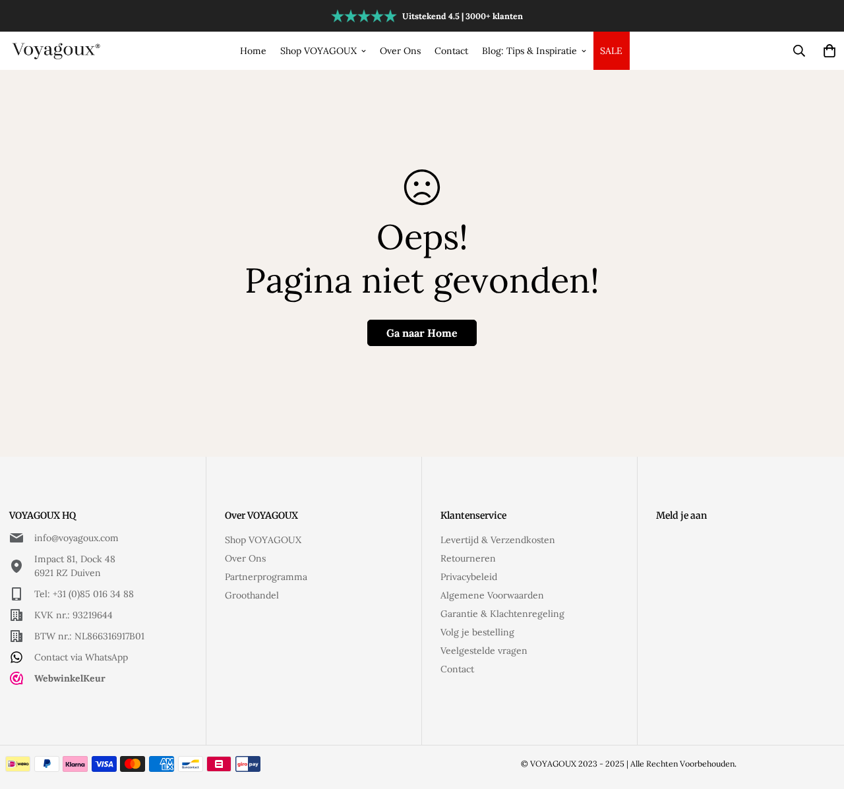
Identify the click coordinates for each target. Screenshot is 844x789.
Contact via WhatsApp (81, 657)
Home (253, 51)
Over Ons (400, 51)
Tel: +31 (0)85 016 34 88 (84, 594)
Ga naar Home (422, 332)
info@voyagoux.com (76, 538)
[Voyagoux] (57, 50)
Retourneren (468, 558)
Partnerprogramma (266, 577)
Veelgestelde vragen (484, 651)
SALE (611, 51)
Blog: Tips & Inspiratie (529, 51)
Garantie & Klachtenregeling (502, 614)
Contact (451, 51)
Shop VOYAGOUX (318, 51)
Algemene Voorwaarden (492, 595)
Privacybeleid (468, 577)
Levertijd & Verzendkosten (497, 540)
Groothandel (252, 595)
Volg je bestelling (477, 632)
